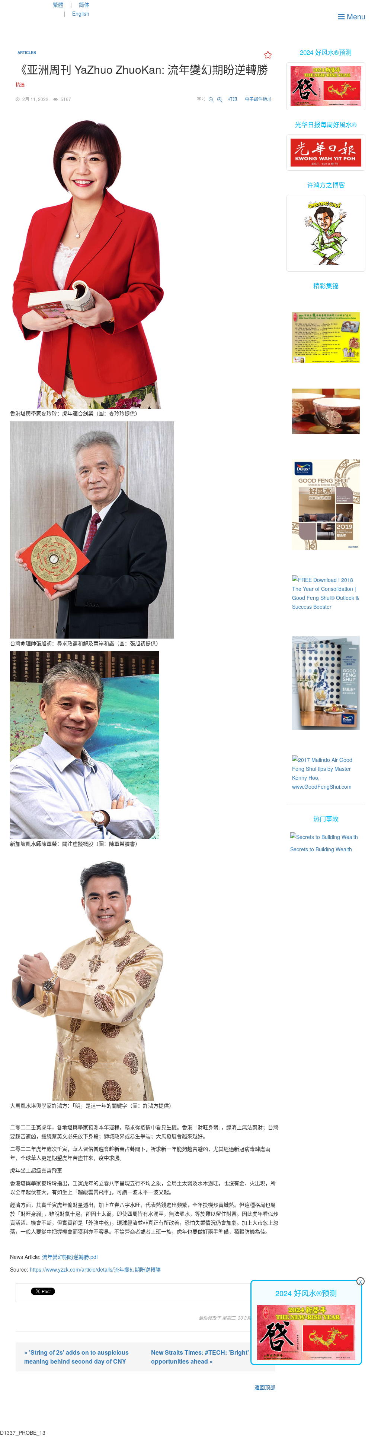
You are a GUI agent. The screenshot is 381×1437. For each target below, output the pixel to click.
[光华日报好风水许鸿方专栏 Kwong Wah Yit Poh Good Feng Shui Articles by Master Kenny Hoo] (326, 153)
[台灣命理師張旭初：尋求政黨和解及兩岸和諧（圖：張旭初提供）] (145, 530)
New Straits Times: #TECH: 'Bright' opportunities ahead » (200, 1356)
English (80, 13)
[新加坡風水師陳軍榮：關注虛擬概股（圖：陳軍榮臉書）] (145, 745)
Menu (355, 16)
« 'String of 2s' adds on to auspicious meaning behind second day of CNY (76, 1356)
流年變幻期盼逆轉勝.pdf (70, 1256)
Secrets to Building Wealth (321, 849)
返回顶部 (264, 1387)
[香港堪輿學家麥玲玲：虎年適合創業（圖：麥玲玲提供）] (145, 262)
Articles (26, 52)
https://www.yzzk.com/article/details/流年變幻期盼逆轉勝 (95, 1269)
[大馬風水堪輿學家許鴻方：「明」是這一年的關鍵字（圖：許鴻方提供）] (145, 976)
